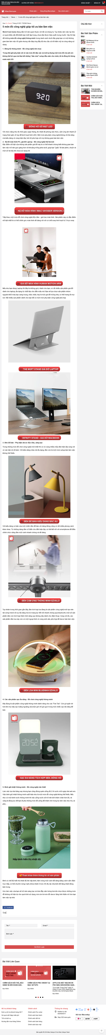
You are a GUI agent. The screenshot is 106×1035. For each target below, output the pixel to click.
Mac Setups (51, 1032)
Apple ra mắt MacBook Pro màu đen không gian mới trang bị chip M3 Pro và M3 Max (38, 984)
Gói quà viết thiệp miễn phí (10, 1015)
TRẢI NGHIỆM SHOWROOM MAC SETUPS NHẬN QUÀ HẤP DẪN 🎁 (64, 984)
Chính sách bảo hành (35, 1015)
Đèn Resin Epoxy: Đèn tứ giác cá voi (92, 66)
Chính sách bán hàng (35, 1021)
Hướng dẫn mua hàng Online (11, 1021)
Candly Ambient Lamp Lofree (91, 58)
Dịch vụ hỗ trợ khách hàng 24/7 (12, 1012)
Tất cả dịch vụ (6, 1018)
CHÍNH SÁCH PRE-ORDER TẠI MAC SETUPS (14, 984)
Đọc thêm (6, 988)
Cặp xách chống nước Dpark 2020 (92, 74)
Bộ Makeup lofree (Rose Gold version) (92, 41)
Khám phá (33, 11)
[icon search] (101, 11)
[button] (35, 997)
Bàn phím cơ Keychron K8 (90, 49)
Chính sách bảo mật (35, 1024)
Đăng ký (97, 3)
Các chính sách (63, 11)
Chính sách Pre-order (35, 1012)
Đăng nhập (85, 3)
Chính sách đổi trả (34, 1018)
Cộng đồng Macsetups (47, 11)
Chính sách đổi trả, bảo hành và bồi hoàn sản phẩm (97, 97)
